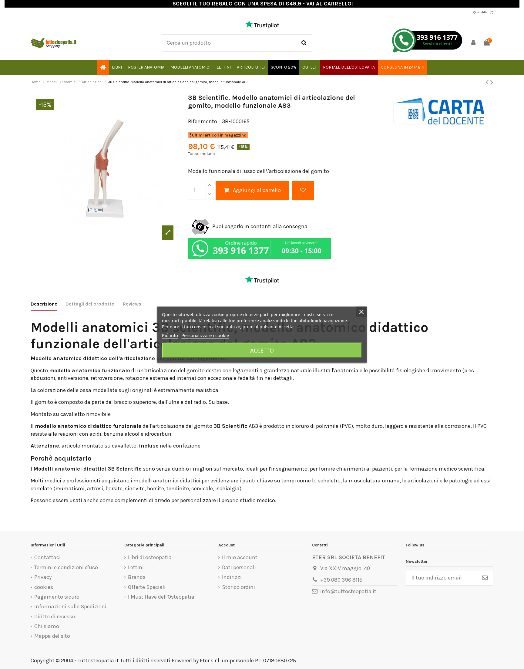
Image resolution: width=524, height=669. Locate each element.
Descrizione (44, 304)
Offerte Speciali (147, 587)
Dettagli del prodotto (90, 304)
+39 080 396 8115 (341, 579)
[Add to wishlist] (303, 190)
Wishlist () (484, 12)
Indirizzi (232, 577)
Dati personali (239, 567)
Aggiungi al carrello (257, 190)
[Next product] (491, 82)
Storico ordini (238, 587)
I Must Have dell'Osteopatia (161, 596)
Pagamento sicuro (56, 596)
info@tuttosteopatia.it (348, 591)
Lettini (136, 567)
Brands (137, 577)
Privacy (43, 577)
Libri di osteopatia (150, 557)
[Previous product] (487, 82)
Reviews (132, 304)
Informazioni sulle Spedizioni (70, 606)
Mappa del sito (52, 636)
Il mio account (239, 557)
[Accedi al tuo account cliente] (473, 43)
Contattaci (47, 557)
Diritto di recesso (54, 616)
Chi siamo (46, 626)
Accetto (262, 350)
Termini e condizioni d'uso (66, 567)
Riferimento (202, 121)
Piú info (170, 335)
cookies (43, 587)
